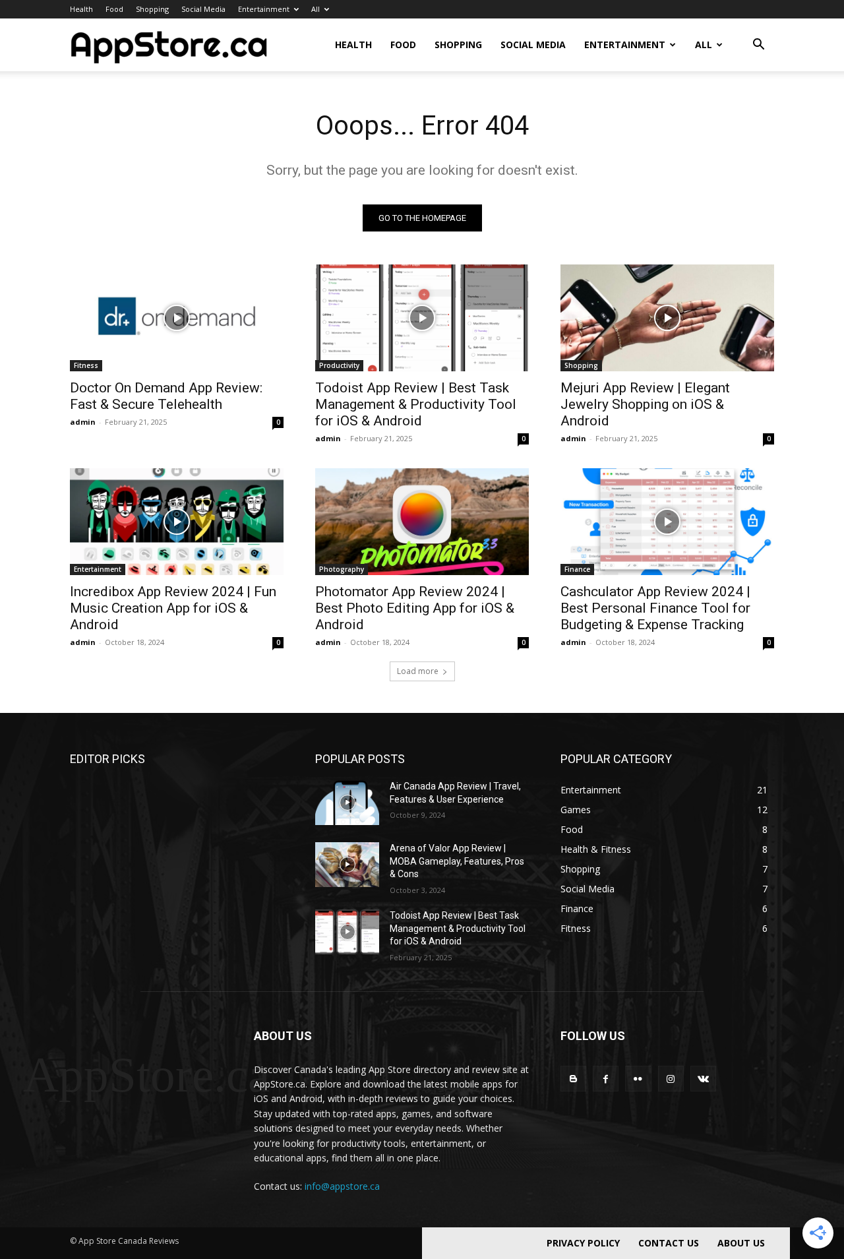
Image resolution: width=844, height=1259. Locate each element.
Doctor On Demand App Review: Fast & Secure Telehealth (166, 396)
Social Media (203, 9)
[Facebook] (605, 1078)
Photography (341, 569)
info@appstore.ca (342, 1186)
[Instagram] (671, 1078)
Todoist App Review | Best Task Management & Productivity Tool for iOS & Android (415, 404)
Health (81, 9)
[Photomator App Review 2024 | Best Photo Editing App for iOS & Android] (422, 521)
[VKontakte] (703, 1078)
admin (83, 422)
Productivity (339, 365)
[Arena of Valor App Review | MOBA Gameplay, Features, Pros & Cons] (347, 864)
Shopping (152, 9)
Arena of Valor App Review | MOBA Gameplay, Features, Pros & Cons (457, 861)
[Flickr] (638, 1078)
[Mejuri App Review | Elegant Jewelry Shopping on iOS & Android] (667, 317)
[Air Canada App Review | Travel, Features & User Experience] (347, 802)
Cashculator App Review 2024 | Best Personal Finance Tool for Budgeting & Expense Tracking (655, 608)
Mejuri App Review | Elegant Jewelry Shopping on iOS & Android (645, 404)
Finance (577, 569)
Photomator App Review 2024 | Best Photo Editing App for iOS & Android (414, 608)
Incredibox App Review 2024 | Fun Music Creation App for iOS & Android (173, 608)
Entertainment (263, 9)
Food (114, 9)
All (315, 9)
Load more (417, 671)
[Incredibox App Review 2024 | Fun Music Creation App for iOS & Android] (177, 521)
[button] (758, 46)
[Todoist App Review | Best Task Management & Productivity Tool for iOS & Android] (422, 317)
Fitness (86, 365)
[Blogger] (573, 1078)
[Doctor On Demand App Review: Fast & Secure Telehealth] (177, 317)
